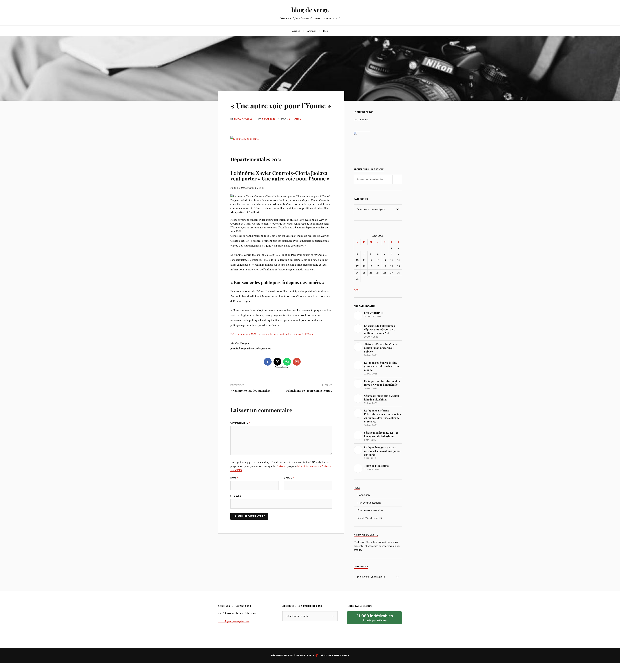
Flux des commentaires (370, 510)
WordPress (307, 656)
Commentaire (240, 422)
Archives (311, 30)
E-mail (289, 477)
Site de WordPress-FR (369, 517)
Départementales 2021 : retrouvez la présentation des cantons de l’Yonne (272, 334)
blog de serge (310, 10)
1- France (295, 118)
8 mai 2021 (268, 118)
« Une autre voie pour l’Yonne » (280, 105)
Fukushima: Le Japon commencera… (309, 390)
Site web (235, 496)
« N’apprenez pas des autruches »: (251, 390)
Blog (325, 30)
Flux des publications (369, 502)
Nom (234, 477)
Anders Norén (340, 656)
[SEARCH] (397, 179)
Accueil (296, 30)
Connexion (363, 494)
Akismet (281, 466)
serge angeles (243, 118)
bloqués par (374, 618)
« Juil (356, 289)
